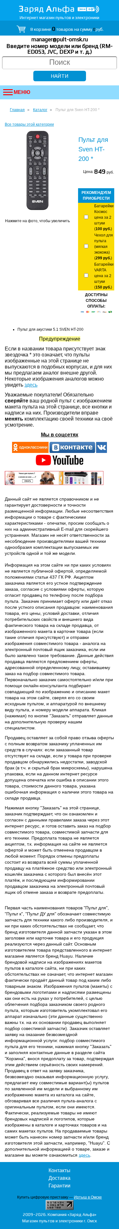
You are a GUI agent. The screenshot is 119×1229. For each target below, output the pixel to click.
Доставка (59, 1178)
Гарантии (59, 1185)
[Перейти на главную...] (59, 9)
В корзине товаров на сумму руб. (66, 29)
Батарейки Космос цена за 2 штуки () (104, 217)
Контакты (59, 1170)
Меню (22, 92)
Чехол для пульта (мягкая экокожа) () (103, 246)
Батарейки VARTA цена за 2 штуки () (104, 275)
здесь (30, 385)
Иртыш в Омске (88, 1197)
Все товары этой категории (29, 124)
